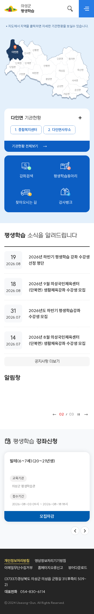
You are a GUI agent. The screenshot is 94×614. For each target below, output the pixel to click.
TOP (82, 603)
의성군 (27, 8)
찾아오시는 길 (26, 202)
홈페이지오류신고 (50, 567)
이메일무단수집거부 (18, 567)
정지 (78, 414)
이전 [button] (75, 530)
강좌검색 (26, 176)
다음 (86, 414)
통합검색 (70, 8)
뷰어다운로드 (77, 567)
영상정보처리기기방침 (50, 560)
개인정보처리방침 (16, 560)
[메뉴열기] (86, 8)
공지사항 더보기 (47, 361)
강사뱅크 (65, 202)
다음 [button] (85, 530)
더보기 (80, 117)
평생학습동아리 (65, 176)
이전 (54, 414)
